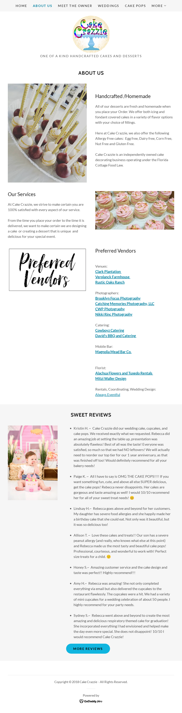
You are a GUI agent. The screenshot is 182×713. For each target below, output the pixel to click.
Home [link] (21, 6)
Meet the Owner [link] (75, 6)
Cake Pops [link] (135, 6)
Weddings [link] (108, 6)
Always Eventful (107, 394)
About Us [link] (42, 6)
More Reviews (88, 649)
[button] (159, 6)
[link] (91, 34)
